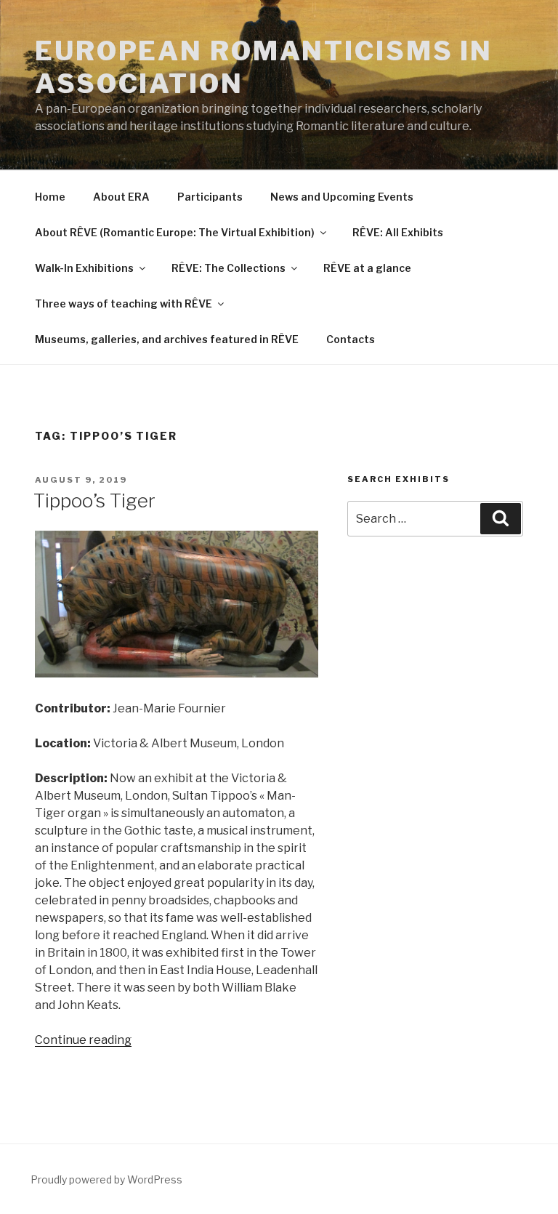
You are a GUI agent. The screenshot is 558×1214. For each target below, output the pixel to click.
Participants (210, 196)
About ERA (121, 196)
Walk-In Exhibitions (84, 268)
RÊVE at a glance (367, 268)
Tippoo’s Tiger (94, 500)
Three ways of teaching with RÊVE (123, 303)
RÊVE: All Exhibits (397, 232)
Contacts (350, 339)
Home (50, 196)
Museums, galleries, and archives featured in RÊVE (167, 339)
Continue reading (83, 1040)
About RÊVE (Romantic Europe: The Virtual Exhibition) (175, 232)
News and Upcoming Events (341, 196)
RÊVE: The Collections (228, 268)
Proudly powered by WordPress (106, 1179)
